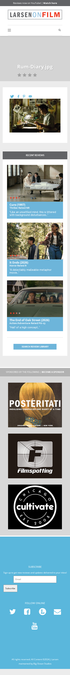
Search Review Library (35, 346)
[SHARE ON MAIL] (32, 96)
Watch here (50, 3)
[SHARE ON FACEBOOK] (20, 96)
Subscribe (10, 588)
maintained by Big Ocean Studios (35, 663)
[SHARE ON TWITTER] (14, 96)
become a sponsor (53, 372)
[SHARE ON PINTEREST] (26, 96)
